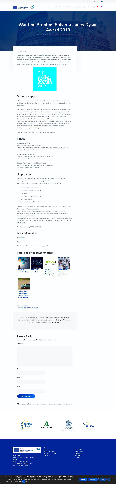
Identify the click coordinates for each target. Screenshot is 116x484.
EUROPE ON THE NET (50, 453)
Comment (20, 343)
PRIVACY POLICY (79, 451)
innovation (36, 307)
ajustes (23, 481)
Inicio (38, 34)
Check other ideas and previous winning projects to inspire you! (37, 246)
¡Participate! (21, 237)
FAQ (18, 241)
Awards (21, 307)
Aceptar (83, 479)
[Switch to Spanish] (97, 7)
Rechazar (92, 479)
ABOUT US (47, 455)
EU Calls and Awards (46, 34)
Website (19, 386)
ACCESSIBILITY (79, 455)
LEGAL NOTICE (79, 449)
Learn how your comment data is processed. (57, 404)
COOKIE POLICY (79, 453)
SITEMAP (77, 457)
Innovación (30, 307)
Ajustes (102, 479)
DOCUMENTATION (49, 452)
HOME (45, 448)
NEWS (45, 450)
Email (19, 378)
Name (19, 369)
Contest (26, 307)
